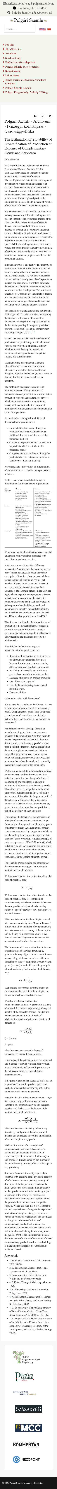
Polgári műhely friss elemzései (22, 66)
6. (10, 1296)
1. (10, 1260)
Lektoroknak (12, 75)
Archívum (10, 53)
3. (10, 1274)
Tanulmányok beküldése (32, 8)
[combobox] (19, 29)
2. (10, 1267)
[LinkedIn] (49, 116)
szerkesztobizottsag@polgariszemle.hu (30, 3)
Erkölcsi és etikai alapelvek (20, 62)
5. (10, 1289)
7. (10, 1307)
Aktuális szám (13, 49)
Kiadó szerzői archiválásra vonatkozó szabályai (25, 81)
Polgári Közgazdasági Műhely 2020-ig (26, 92)
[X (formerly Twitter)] (42, 116)
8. (10, 1318)
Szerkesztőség (13, 58)
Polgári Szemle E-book (18, 87)
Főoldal (9, 44)
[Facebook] (29, 12)
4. (10, 1282)
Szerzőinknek (12, 71)
